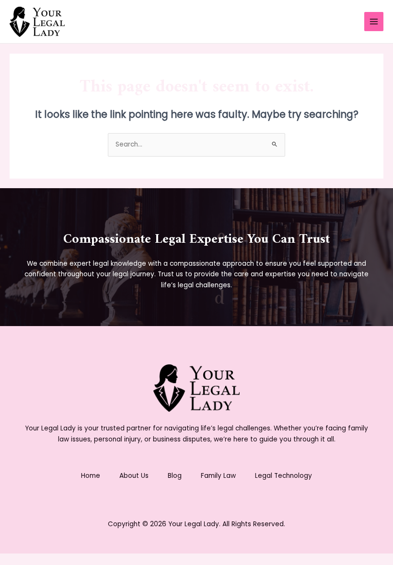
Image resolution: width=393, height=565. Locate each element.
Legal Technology (283, 475)
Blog (175, 475)
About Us (134, 475)
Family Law (218, 475)
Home (90, 475)
